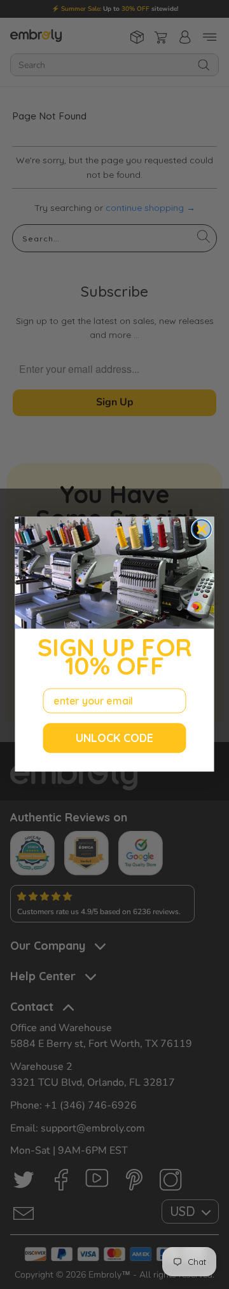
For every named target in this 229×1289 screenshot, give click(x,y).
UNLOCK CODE (114, 738)
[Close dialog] (201, 529)
